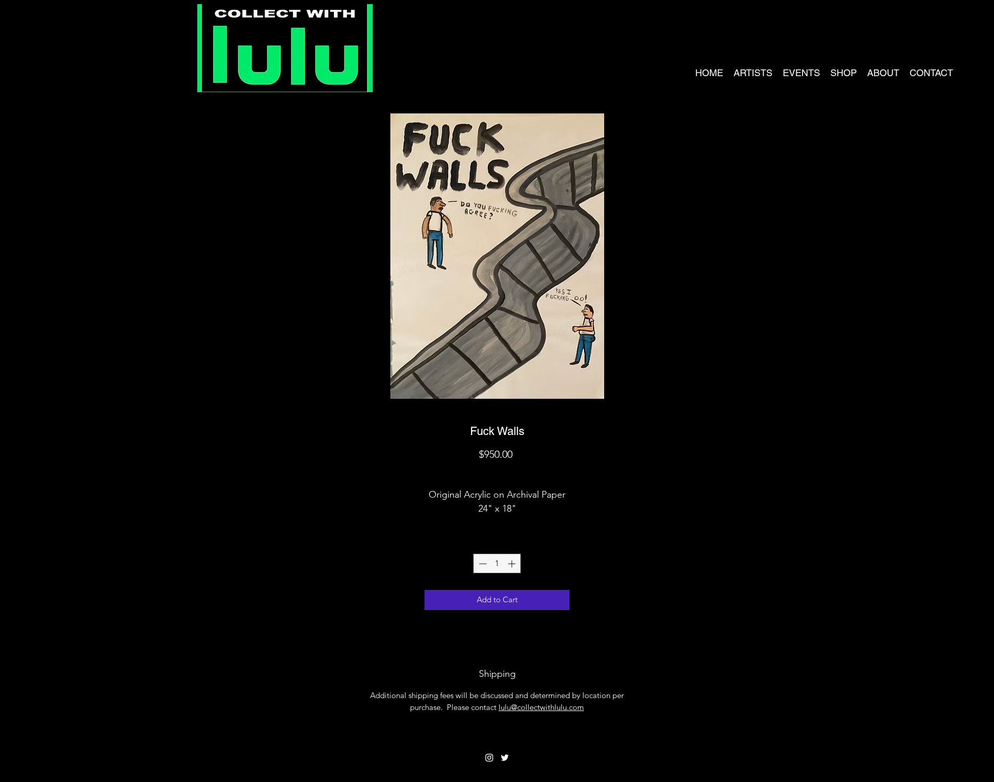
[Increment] (513, 563)
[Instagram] (489, 757)
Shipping (497, 472)
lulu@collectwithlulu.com (541, 707)
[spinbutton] (497, 563)
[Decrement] (482, 563)
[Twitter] (505, 757)
